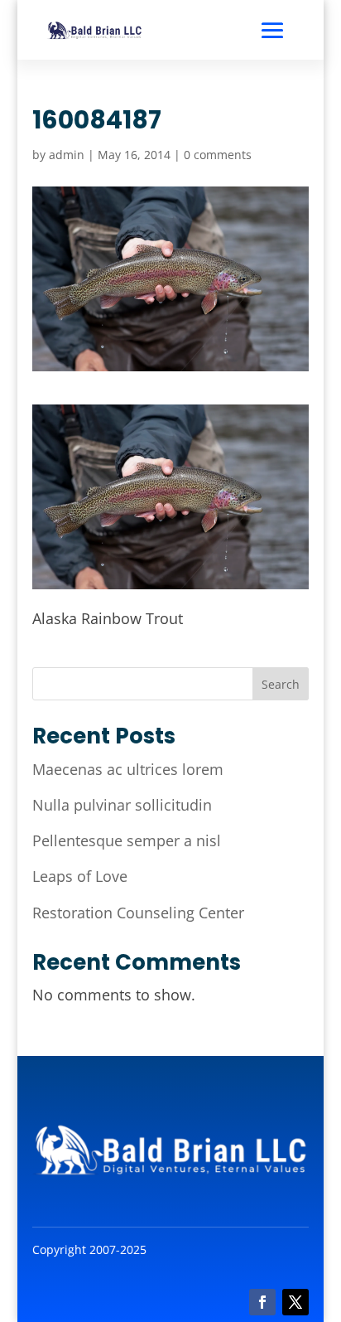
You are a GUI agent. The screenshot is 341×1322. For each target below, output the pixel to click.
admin (66, 154)
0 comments (218, 154)
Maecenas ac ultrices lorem (127, 769)
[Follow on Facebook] (262, 1302)
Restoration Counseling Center (138, 912)
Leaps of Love (79, 876)
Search (281, 684)
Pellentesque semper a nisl (126, 840)
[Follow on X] (295, 1302)
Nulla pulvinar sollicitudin (122, 805)
